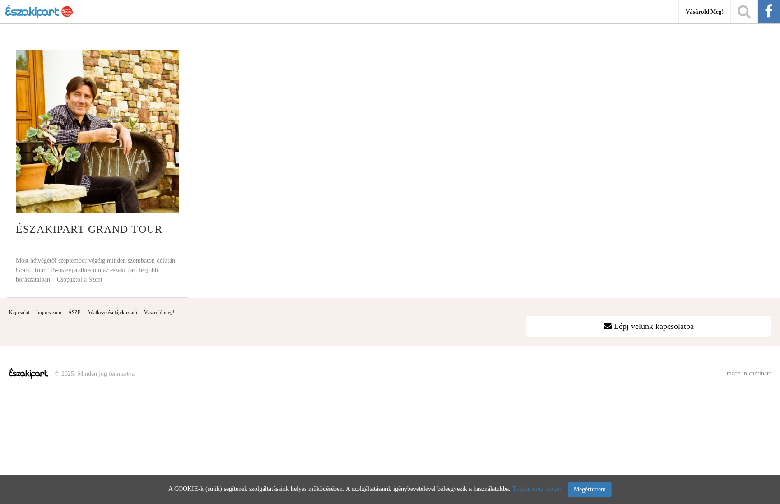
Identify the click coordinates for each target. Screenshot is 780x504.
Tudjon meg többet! (537, 489)
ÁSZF (74, 312)
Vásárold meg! (705, 11)
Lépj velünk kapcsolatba (653, 326)
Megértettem (590, 489)
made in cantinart (749, 373)
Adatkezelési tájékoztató (112, 312)
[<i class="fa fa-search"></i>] (744, 11)
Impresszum (48, 312)
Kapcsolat (19, 312)
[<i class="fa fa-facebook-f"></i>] (769, 11)
